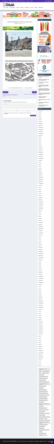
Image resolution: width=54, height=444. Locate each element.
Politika (32, 7)
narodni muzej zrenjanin (43, 396)
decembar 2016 (41, 350)
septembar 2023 (41, 183)
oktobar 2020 (41, 255)
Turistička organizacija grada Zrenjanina (43, 422)
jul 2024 (40, 162)
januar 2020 (40, 274)
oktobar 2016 (41, 354)
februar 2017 (41, 346)
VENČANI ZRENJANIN (42, 426)
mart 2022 (40, 220)
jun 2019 (40, 288)
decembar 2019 (41, 276)
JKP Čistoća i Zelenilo (42, 380)
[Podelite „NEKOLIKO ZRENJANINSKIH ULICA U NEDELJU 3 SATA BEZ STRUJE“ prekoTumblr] (14, 88)
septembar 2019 (41, 282)
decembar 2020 (41, 251)
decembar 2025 (41, 127)
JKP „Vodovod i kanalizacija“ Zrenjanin (43, 384)
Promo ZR (21, 7)
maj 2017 (40, 340)
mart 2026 (40, 121)
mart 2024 (40, 170)
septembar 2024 (41, 158)
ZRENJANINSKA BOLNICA (42, 433)
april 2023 (40, 193)
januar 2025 (40, 150)
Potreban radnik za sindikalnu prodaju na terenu (43, 105)
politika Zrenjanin (42, 411)
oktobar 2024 (41, 156)
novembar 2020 (41, 253)
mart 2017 (40, 344)
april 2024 (40, 168)
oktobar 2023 (41, 181)
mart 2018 (40, 319)
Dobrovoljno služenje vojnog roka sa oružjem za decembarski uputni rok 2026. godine (44, 94)
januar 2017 (40, 348)
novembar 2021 (41, 228)
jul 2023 (40, 187)
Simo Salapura (41, 420)
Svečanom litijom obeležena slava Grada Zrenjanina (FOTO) (44, 80)
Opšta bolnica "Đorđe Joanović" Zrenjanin (44, 404)
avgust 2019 (40, 284)
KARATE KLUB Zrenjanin (42, 386)
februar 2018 (41, 321)
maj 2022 (40, 216)
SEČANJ (46, 418)
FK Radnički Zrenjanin (46, 371)
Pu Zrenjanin (47, 413)
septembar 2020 (41, 257)
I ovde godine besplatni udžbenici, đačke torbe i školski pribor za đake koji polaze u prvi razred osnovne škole (44, 89)
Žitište (46, 435)
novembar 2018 (41, 303)
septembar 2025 (41, 133)
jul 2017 (40, 336)
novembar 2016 (41, 352)
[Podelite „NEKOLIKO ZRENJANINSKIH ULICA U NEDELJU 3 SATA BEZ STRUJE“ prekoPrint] (21, 88)
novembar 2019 (41, 278)
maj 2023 (40, 191)
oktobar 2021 (41, 230)
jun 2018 (40, 313)
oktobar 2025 (41, 131)
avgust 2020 (40, 259)
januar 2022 (40, 224)
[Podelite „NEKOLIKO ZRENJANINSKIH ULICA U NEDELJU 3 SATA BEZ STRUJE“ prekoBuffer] (18, 88)
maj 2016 (40, 365)
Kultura (17, 7)
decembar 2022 (41, 201)
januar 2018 (40, 323)
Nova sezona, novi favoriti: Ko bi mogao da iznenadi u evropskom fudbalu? (44, 86)
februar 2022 (41, 222)
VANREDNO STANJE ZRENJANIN (43, 424)
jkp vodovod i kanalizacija (43, 378)
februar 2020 (41, 272)
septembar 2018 (41, 307)
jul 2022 (40, 212)
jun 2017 (40, 338)
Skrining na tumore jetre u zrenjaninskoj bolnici (43, 97)
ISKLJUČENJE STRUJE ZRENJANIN (43, 376)
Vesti (4, 7)
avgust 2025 (40, 135)
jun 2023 (40, 189)
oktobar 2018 (41, 305)
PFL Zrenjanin (41, 406)
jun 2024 (40, 164)
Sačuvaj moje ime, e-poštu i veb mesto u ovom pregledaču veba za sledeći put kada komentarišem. (17, 113)
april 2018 (40, 317)
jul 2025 (40, 137)
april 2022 (40, 218)
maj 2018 (40, 315)
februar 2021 (41, 247)
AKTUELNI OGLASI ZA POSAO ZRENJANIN (43, 369)
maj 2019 (40, 290)
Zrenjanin (40, 431)
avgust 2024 (40, 160)
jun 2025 (40, 139)
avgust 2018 (40, 309)
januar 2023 (40, 199)
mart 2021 (40, 245)
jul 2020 (40, 261)
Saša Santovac (41, 418)
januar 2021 (40, 249)
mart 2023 (40, 195)
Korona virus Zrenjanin (42, 389)
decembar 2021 (41, 226)
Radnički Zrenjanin (42, 415)
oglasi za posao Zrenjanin (43, 400)
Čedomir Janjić (41, 435)
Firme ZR (35, 7)
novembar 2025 (41, 129)
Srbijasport (41, 7)
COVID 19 (40, 371)
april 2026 (40, 119)
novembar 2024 (41, 154)
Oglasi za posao (12, 7)
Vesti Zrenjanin (41, 428)
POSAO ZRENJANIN (41, 413)
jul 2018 (40, 311)
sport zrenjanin (47, 420)
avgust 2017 (40, 334)
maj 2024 (40, 166)
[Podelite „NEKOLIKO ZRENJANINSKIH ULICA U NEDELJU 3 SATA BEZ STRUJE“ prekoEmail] (19, 88)
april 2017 (40, 342)
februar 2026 (41, 123)
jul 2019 (40, 286)
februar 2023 (41, 197)
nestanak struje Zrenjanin (43, 398)
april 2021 (40, 243)
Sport (7, 7)
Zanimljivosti (27, 7)
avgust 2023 (40, 185)
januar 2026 (40, 125)
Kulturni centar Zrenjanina (43, 393)
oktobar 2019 (41, 280)
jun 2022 (40, 214)
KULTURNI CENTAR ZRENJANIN (43, 391)
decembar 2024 (41, 152)
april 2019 (40, 292)
